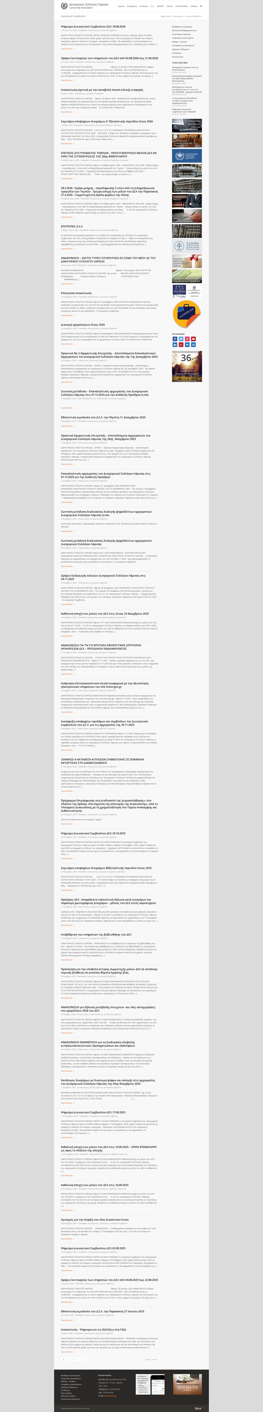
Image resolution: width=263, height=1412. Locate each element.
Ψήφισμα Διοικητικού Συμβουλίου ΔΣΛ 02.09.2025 (93, 1248)
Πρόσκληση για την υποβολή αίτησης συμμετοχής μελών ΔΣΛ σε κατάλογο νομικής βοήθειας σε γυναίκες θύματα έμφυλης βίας (109, 970)
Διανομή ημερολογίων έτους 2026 (83, 324)
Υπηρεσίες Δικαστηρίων (183, 38)
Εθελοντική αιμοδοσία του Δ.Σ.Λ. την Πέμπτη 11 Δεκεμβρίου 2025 (103, 417)
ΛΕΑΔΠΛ (160, 6)
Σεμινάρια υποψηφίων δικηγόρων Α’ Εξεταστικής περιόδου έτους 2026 (107, 121)
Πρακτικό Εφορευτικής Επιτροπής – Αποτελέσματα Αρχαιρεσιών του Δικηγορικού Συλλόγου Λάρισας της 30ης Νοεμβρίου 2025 (105, 437)
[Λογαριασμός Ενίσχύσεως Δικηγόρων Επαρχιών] (187, 246)
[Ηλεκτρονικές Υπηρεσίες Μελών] (150, 1384)
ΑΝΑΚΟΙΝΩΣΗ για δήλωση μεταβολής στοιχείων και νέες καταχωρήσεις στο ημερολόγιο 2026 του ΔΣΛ (108, 1008)
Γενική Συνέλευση (96, 1014)
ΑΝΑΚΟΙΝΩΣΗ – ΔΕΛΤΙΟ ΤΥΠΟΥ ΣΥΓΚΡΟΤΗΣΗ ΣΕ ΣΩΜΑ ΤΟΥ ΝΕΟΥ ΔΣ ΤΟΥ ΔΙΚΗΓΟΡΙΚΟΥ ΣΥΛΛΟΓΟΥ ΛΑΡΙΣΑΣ (108, 259)
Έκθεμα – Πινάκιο (179, 42)
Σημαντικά (124, 160)
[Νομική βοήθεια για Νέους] (187, 291)
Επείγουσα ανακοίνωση (76, 293)
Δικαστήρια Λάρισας (181, 34)
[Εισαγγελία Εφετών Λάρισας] (187, 186)
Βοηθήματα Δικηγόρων (182, 26)
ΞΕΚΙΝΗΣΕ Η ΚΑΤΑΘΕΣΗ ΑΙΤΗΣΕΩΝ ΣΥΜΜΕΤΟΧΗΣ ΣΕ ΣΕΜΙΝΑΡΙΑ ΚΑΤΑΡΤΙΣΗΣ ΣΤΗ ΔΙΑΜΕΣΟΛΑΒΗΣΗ (102, 761)
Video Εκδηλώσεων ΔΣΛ (87, 398)
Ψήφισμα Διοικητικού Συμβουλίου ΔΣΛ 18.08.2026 (93, 26)
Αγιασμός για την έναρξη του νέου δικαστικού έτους (95, 1219)
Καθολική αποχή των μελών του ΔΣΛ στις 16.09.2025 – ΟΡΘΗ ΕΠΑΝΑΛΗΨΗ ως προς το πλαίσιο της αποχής (109, 1148)
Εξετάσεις (118, 125)
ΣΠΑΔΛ (169, 6)
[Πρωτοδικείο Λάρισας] (187, 171)
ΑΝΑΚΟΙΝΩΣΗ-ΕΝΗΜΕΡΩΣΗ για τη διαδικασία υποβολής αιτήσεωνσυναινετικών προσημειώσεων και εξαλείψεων (98, 1043)
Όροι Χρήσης (66, 1393)
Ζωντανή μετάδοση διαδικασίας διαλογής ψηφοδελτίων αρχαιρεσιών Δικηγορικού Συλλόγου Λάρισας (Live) (106, 513)
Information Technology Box (198, 1408)
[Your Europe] (187, 141)
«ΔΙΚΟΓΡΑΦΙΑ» (181, 6)
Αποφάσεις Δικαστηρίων (183, 45)
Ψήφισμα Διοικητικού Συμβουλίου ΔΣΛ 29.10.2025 (93, 833)
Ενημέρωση (132, 6)
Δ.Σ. (152, 6)
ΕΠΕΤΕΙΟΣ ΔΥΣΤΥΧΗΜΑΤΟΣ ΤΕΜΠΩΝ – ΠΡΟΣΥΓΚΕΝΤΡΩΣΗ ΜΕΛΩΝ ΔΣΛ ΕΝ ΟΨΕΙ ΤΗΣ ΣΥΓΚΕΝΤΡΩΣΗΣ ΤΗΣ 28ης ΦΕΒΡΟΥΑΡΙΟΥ (108, 154)
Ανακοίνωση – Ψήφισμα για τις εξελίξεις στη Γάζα (93, 1329)
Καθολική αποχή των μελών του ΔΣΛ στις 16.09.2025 (94, 1185)
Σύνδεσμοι (176, 53)
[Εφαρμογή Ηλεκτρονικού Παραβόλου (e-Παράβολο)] (187, 276)
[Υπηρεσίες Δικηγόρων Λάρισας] (187, 126)
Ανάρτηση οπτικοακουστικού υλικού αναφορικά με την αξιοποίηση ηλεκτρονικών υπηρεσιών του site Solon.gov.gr (104, 685)
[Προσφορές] (187, 216)
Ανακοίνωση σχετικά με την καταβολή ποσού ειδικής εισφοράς (102, 90)
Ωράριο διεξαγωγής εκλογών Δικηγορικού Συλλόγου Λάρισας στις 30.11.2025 (103, 577)
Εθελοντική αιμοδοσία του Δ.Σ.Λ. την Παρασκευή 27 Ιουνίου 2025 (102, 1311)
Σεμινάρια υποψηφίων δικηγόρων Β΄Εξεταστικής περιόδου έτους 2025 (106, 868)
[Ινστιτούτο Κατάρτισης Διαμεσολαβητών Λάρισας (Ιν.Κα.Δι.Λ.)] (187, 261)
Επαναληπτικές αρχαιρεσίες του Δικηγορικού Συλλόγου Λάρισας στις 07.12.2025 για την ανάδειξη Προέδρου (106, 475)
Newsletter (83, 30)
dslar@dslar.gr (110, 1395)
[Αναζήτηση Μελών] (187, 201)
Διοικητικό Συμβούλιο (108, 30)
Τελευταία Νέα (180, 62)
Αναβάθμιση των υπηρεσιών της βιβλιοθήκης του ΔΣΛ (96, 934)
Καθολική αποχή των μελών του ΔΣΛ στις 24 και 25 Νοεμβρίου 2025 (105, 613)
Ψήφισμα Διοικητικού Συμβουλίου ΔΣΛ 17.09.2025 (93, 1112)
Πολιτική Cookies (68, 1396)
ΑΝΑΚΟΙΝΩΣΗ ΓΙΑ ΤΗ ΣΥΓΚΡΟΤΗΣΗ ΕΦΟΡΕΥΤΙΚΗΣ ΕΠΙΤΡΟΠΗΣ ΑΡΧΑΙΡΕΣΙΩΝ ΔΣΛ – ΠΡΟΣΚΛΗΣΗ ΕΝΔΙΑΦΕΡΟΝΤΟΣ (101, 647)
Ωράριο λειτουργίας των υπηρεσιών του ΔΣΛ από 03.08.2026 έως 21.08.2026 (109, 58)
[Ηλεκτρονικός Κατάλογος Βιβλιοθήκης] (187, 231)
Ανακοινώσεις (178, 16)
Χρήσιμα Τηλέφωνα (180, 49)
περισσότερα (67, 48)
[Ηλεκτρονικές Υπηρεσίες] (187, 156)
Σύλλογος (144, 6)
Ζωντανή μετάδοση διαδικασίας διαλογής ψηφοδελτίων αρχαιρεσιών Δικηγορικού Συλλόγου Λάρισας (106, 542)
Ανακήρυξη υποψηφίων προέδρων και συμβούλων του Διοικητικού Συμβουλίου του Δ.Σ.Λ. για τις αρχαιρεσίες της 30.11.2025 (104, 723)
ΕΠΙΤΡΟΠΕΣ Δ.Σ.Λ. (72, 226)
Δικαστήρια (104, 1223)
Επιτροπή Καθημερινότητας (184, 30)
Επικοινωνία (177, 57)
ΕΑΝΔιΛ (194, 6)
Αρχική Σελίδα (166, 16)
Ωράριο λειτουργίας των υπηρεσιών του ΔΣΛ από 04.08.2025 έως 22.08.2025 (109, 1280)
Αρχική (121, 6)
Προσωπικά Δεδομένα (70, 1399)
